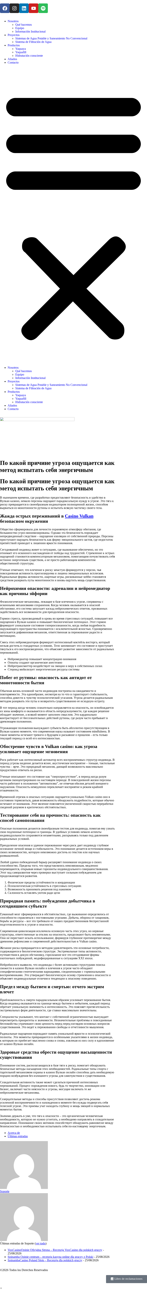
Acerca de (14, 1132)
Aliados (12, 59)
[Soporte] (24, 1188)
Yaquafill (20, 52)
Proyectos (14, 35)
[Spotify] (43, 8)
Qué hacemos (23, 24)
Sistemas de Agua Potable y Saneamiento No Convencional (51, 38)
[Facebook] (5, 8)
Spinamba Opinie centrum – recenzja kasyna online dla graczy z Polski (50, 1256)
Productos (14, 45)
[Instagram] (14, 8)
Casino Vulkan (79, 516)
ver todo (41, 1243)
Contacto (13, 62)
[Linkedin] (24, 8)
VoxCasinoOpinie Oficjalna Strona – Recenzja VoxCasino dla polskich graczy (55, 1250)
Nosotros (13, 21)
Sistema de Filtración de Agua (33, 41)
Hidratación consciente (29, 55)
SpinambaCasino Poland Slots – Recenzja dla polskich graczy (45, 1260)
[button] (73, 215)
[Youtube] (33, 8)
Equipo (19, 28)
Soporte (4, 1191)
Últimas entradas (18, 1136)
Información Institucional (30, 31)
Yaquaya (20, 48)
